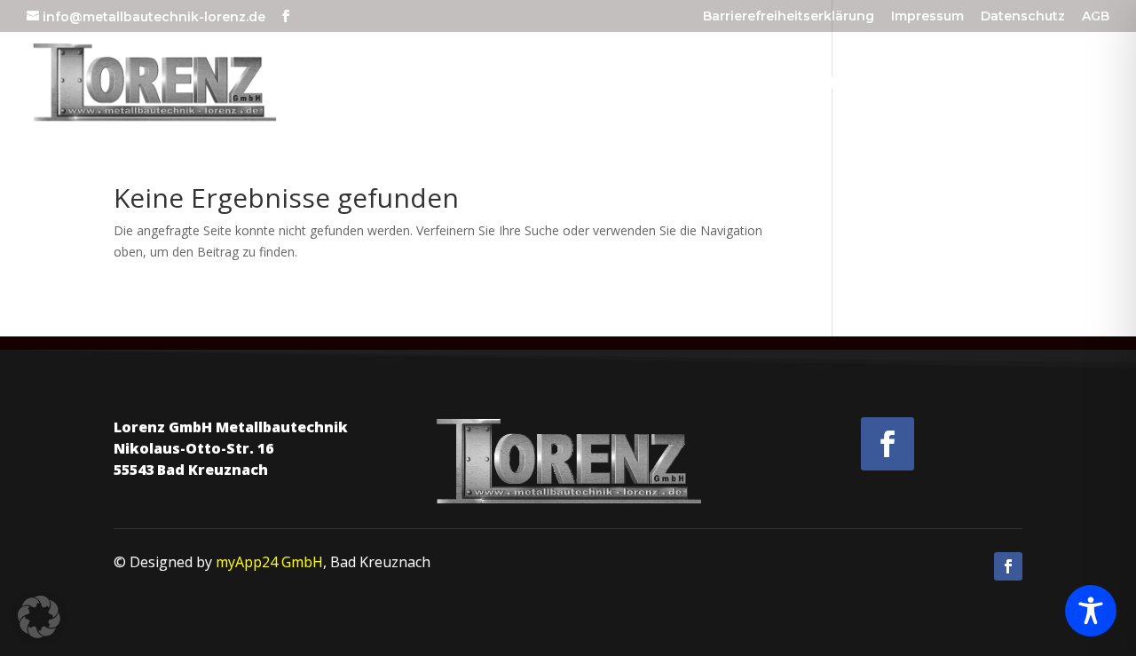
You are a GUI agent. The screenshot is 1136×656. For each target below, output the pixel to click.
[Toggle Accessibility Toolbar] (1090, 610)
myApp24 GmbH (269, 562)
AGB (1095, 17)
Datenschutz (1023, 17)
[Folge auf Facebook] (887, 443)
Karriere (955, 84)
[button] (39, 617)
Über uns (754, 84)
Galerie (1072, 84)
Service (855, 84)
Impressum (927, 17)
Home (663, 84)
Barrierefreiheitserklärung (788, 17)
